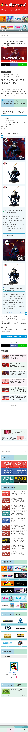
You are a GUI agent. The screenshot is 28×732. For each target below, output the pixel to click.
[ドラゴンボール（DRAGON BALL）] (7, 568)
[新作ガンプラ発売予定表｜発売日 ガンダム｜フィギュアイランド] (7, 471)
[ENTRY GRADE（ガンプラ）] (7, 643)
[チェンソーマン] (7, 591)
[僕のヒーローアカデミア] (7, 583)
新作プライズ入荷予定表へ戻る (14, 336)
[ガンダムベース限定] (20, 621)
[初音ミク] (7, 598)
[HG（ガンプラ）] (7, 628)
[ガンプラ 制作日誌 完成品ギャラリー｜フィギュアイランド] (20, 471)
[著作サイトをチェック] (12, 677)
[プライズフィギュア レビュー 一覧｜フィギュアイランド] (20, 464)
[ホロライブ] (20, 598)
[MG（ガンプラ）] (7, 636)
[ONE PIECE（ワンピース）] (20, 568)
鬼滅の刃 (16, 76)
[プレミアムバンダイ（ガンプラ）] (7, 621)
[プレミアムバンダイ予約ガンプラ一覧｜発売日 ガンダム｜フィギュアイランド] (20, 479)
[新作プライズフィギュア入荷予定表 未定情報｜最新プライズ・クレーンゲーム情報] (7, 479)
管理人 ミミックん (14, 672)
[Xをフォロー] (14, 677)
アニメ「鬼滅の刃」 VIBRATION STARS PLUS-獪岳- (15, 312)
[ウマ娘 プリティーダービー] (20, 606)
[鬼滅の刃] (20, 576)
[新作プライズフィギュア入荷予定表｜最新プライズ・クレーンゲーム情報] (7, 464)
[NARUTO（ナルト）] (7, 576)
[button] (25, 451)
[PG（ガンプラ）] (20, 628)
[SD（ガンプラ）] (20, 643)
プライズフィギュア (6, 71)
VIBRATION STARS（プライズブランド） (11, 74)
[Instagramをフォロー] (16, 677)
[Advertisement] (14, 416)
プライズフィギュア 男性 (7, 76)
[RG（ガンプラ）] (20, 636)
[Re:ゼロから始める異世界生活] (20, 591)
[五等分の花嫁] (7, 606)
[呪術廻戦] (20, 583)
